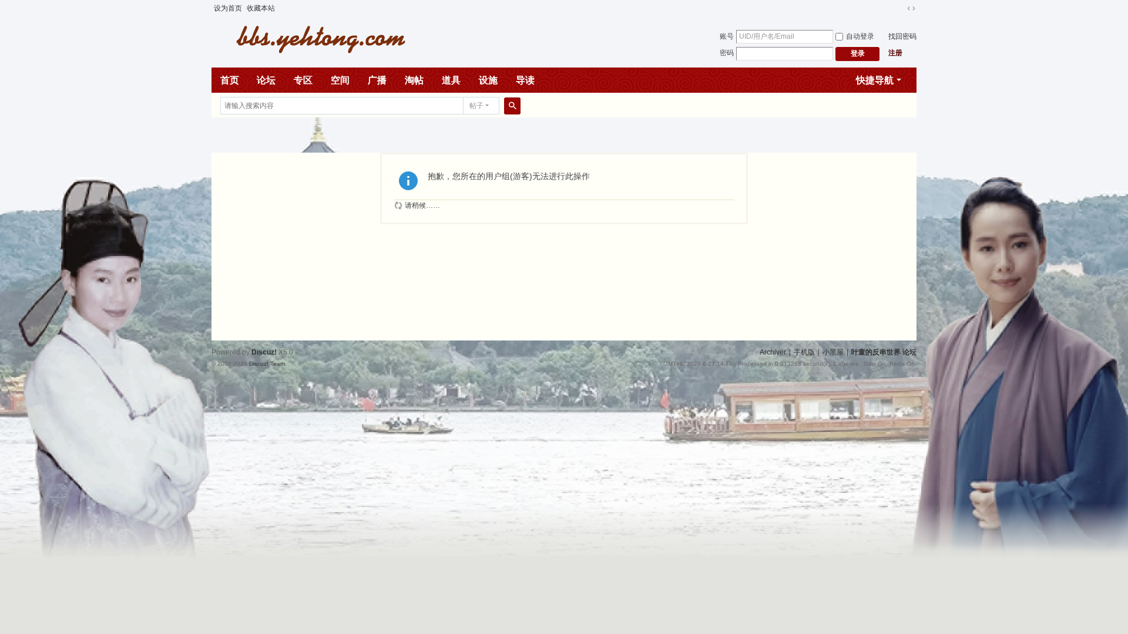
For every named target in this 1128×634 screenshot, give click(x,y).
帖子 (476, 106)
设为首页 (228, 8)
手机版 (804, 352)
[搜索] (512, 105)
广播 (377, 80)
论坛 (266, 80)
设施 (488, 80)
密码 (727, 53)
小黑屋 (833, 352)
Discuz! (264, 352)
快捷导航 (875, 80)
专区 (303, 80)
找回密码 (902, 36)
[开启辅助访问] (900, 8)
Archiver (773, 352)
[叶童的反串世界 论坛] (314, 38)
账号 (727, 36)
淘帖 (414, 80)
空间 (340, 80)
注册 (895, 53)
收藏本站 (261, 8)
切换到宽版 (911, 8)
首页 (229, 80)
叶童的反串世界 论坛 (883, 352)
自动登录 (860, 36)
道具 (451, 80)
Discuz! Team (267, 363)
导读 (525, 80)
